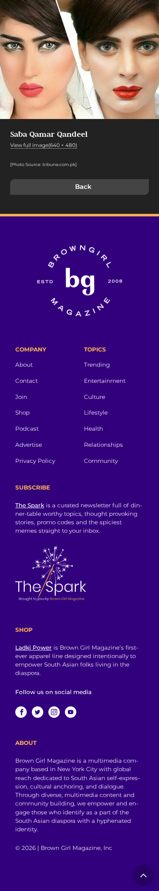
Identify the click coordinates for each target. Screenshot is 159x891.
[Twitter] (37, 712)
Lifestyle (96, 412)
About (24, 364)
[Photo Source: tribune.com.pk (42, 164)
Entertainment (105, 380)
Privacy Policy (35, 460)
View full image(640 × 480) (43, 145)
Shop (22, 412)
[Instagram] (54, 712)
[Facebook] (21, 712)
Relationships (103, 444)
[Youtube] (70, 712)
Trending (97, 364)
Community (101, 460)
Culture (94, 396)
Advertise (28, 444)
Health (93, 428)
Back (83, 187)
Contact (26, 380)
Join (21, 396)
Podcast (27, 428)
